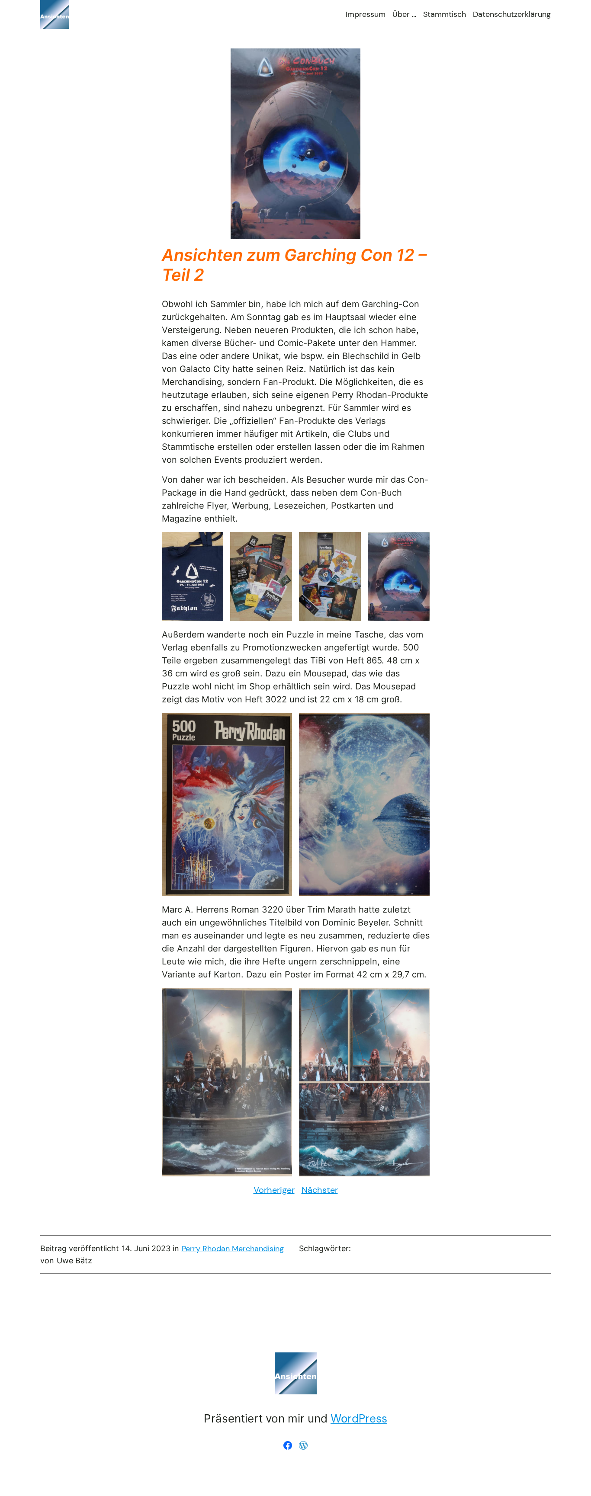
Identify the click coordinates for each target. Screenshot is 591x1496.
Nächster (320, 1189)
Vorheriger (274, 1189)
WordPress (359, 1418)
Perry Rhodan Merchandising (233, 1248)
